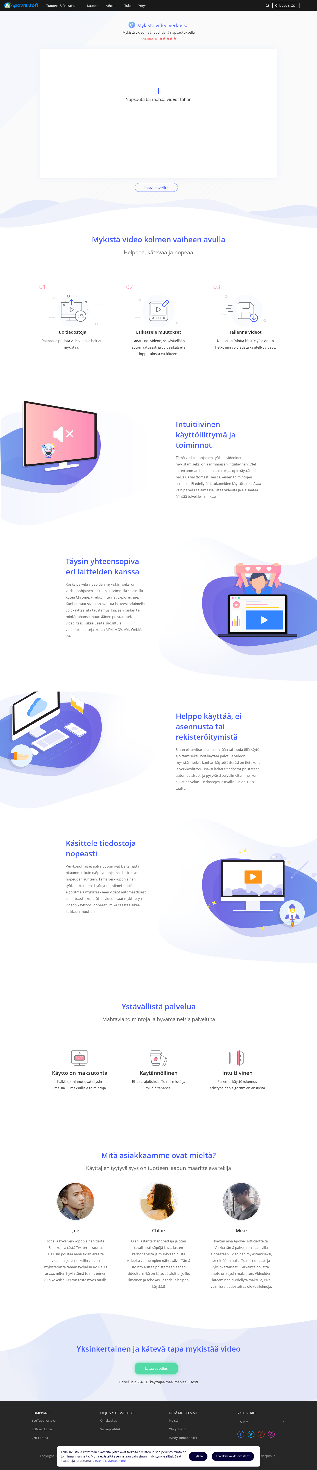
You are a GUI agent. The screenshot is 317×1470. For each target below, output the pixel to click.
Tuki (127, 5)
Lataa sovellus (156, 187)
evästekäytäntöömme (110, 1461)
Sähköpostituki (110, 1429)
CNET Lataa (40, 1438)
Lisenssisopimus (263, 1456)
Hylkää (198, 1456)
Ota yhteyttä (178, 1429)
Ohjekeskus (108, 1420)
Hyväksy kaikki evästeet (233, 1456)
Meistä (174, 1420)
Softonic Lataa (42, 1429)
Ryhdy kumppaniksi (183, 1438)
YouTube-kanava (44, 1420)
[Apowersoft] (21, 4)
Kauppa (92, 5)
